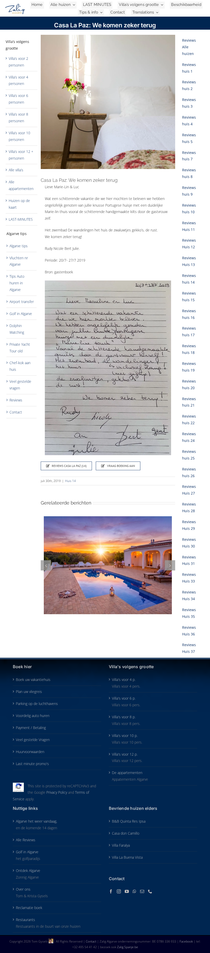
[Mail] (142, 891)
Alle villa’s (16, 169)
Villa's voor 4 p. (123, 679)
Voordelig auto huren (32, 715)
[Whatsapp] (134, 891)
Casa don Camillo (125, 833)
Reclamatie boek (29, 907)
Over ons (23, 889)
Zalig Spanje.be (127, 947)
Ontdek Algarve (28, 870)
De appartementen (127, 772)
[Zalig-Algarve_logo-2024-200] (15, 5)
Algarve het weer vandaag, (36, 821)
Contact (15, 412)
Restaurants (25, 919)
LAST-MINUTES (21, 219)
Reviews (15, 400)
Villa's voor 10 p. (125, 735)
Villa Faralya (121, 845)
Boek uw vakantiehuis (33, 679)
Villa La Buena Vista (127, 857)
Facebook (187, 941)
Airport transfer (21, 301)
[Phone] (150, 891)
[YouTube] (127, 891)
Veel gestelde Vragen (33, 739)
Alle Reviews (25, 839)
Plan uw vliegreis (29, 691)
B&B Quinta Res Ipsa (128, 821)
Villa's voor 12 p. (125, 754)
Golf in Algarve (20, 313)
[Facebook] (111, 891)
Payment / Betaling (31, 727)
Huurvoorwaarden (30, 751)
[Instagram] (119, 891)
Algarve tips (18, 245)
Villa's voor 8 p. (123, 716)
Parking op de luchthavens (37, 703)
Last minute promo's (32, 763)
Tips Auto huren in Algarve (16, 283)
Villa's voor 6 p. (123, 698)
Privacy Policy (56, 792)
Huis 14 (70, 481)
